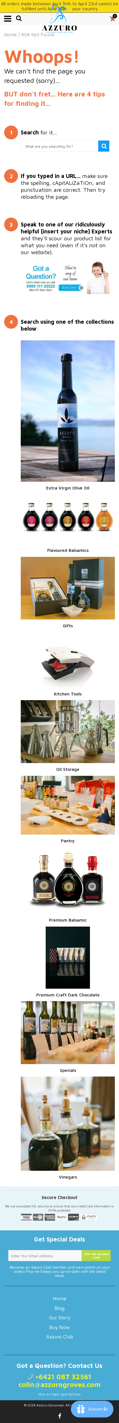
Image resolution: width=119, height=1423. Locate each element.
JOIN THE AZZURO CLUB (96, 1255)
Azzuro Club (59, 1337)
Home (10, 34)
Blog (59, 1308)
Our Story (59, 1317)
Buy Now (59, 1327)
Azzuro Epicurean (50, 1405)
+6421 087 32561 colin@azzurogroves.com (59, 1380)
